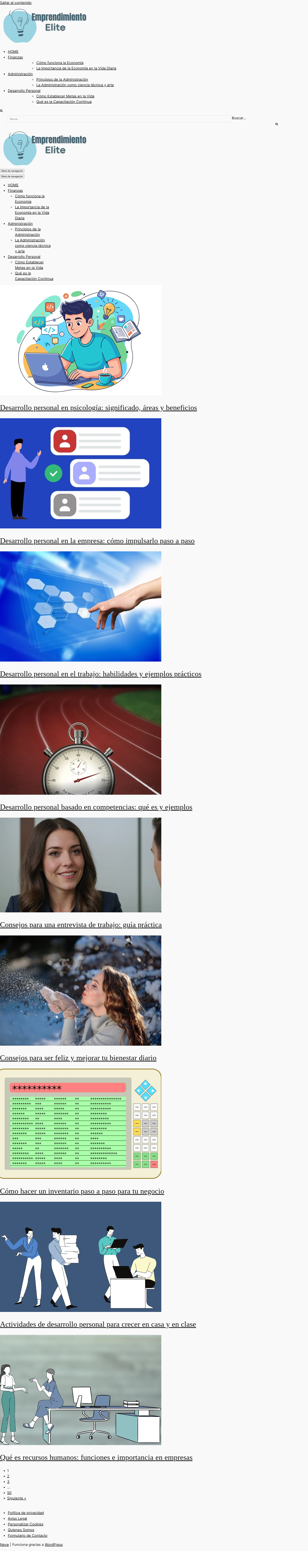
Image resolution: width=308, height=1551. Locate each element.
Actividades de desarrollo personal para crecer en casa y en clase (98, 1324)
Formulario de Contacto (27, 1535)
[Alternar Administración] (62, 223)
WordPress (54, 1544)
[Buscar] (1, 111)
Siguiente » (16, 1498)
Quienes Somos (21, 1530)
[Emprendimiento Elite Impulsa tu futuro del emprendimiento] (44, 42)
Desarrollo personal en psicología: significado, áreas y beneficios (98, 407)
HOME (13, 51)
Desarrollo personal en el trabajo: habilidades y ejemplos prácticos (100, 674)
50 (9, 1493)
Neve (4, 1544)
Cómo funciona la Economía (59, 63)
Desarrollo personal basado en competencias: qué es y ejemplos (96, 807)
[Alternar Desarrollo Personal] (62, 256)
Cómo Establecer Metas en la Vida (65, 96)
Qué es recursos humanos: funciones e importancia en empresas (96, 1457)
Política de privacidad (26, 1513)
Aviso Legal (17, 1518)
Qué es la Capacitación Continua (64, 102)
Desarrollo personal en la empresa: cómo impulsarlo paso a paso (97, 541)
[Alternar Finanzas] (62, 190)
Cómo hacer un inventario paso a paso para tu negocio (82, 1191)
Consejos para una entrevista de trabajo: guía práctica (81, 925)
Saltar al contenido (16, 3)
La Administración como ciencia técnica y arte (75, 85)
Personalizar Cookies (25, 1524)
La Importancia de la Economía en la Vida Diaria (76, 68)
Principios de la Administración (62, 79)
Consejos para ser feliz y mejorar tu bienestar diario (78, 1058)
